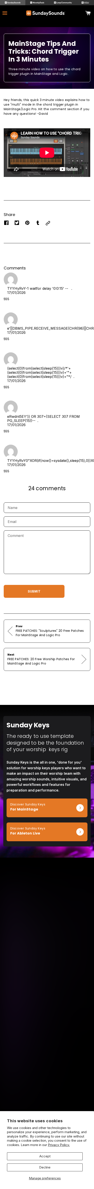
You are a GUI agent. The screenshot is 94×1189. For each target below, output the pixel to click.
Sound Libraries (47, 1003)
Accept (44, 1156)
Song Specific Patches (47, 985)
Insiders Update (47, 1049)
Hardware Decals (47, 1009)
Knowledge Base (47, 1071)
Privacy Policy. (59, 1145)
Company (47, 1065)
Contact (47, 1077)
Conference (47, 1105)
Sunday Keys (47, 979)
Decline (44, 1167)
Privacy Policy (47, 1089)
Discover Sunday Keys (24, 800)
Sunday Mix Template (47, 991)
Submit (34, 591)
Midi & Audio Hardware (47, 1015)
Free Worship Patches (47, 1043)
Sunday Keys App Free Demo (47, 1031)
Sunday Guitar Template (47, 997)
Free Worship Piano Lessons (47, 1037)
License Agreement (47, 1083)
